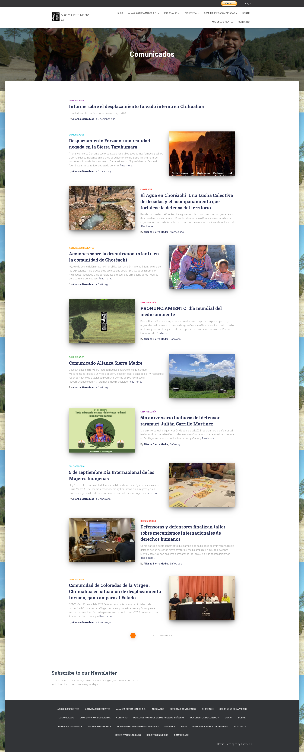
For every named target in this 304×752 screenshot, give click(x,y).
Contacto (244, 22)
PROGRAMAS (171, 13)
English (248, 3)
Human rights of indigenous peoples (138, 726)
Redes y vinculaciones (128, 735)
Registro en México (157, 735)
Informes (169, 726)
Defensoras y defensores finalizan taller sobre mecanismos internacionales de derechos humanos (182, 533)
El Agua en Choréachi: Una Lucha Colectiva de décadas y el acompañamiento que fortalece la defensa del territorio (186, 201)
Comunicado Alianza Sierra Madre (105, 363)
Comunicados (76, 100)
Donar (246, 13)
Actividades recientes (81, 248)
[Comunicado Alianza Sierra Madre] (202, 376)
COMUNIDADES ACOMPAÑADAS (219, 13)
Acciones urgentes (222, 22)
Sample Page (181, 735)
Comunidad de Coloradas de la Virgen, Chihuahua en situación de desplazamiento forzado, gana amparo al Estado (115, 591)
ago (106, 119)
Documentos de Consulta (204, 718)
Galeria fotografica (70, 726)
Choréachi (146, 189)
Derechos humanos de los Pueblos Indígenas (159, 718)
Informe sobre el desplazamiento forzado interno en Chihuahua (136, 106)
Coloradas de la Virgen (233, 709)
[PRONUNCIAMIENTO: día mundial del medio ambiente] (102, 321)
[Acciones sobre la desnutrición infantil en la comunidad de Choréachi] (202, 267)
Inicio (120, 13)
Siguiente (165, 635)
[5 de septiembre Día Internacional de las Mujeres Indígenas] (202, 485)
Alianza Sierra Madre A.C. (142, 13)
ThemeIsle (246, 744)
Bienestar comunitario (183, 709)
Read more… (127, 165)
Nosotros (240, 726)
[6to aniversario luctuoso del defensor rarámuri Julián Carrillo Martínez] (102, 430)
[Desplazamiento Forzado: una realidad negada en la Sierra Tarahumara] (202, 153)
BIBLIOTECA (191, 13)
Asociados (158, 709)
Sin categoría (148, 302)
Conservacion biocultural (95, 718)
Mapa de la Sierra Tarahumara (210, 726)
